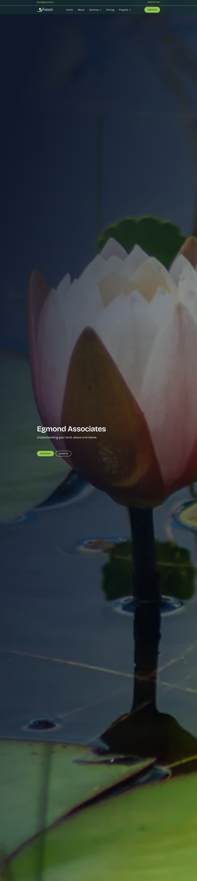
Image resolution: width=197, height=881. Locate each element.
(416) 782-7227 (154, 2)
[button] (100, 10)
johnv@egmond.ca (45, 2)
